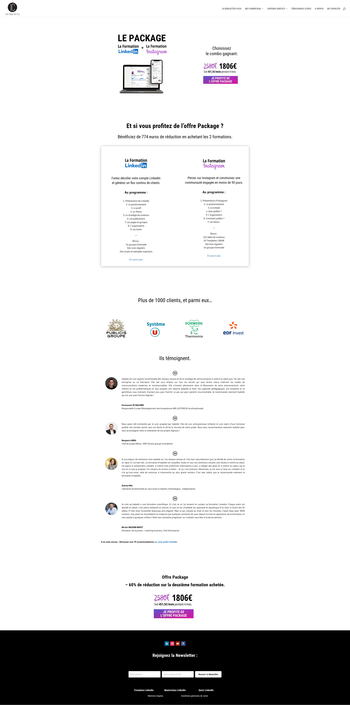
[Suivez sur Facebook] (183, 643)
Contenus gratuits (276, 9)
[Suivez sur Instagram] (172, 643)
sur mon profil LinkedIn (166, 541)
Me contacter (333, 9)
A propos (319, 9)
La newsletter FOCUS (231, 9)
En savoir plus (136, 259)
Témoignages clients (301, 9)
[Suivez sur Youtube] (178, 643)
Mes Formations (253, 9)
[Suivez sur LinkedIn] (167, 643)
